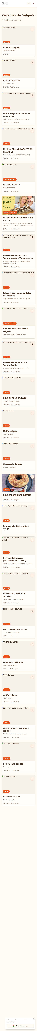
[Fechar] (34, 1019)
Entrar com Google (22, 1026)
